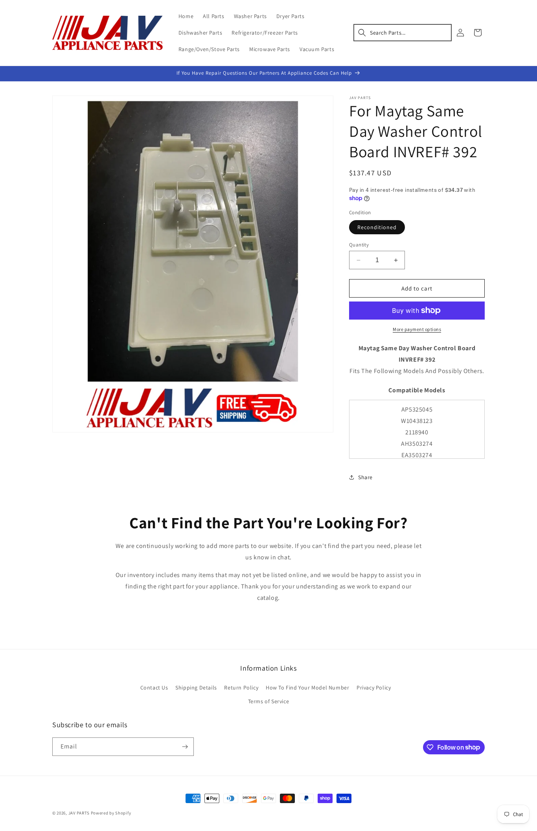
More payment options (417, 329)
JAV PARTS (79, 813)
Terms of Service (268, 701)
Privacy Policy (374, 687)
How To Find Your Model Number (307, 687)
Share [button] (365, 477)
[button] (402, 32)
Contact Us (154, 687)
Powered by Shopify (111, 813)
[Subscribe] (184, 746)
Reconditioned (377, 227)
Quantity (359, 244)
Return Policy (241, 687)
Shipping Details (196, 687)
